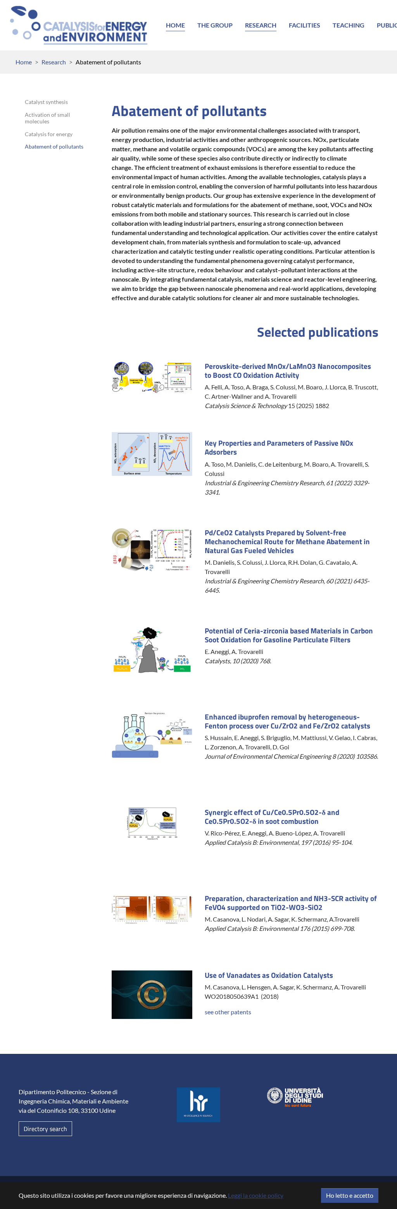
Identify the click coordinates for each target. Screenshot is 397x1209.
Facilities (304, 25)
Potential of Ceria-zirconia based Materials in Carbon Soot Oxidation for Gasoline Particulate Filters (289, 635)
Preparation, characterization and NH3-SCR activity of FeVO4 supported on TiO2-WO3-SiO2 (291, 902)
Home (175, 25)
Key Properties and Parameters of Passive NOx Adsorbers (279, 447)
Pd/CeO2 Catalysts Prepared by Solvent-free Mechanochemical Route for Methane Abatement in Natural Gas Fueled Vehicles (287, 541)
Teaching (348, 25)
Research (260, 25)
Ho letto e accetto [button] (349, 1195)
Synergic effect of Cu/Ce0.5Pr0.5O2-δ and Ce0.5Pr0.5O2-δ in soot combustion (272, 816)
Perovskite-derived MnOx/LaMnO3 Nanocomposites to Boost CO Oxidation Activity (288, 370)
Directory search (45, 1128)
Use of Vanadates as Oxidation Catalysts (269, 975)
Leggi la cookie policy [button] (255, 1195)
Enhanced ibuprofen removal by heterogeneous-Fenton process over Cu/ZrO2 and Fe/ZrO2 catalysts (287, 721)
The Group (215, 25)
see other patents (228, 1011)
